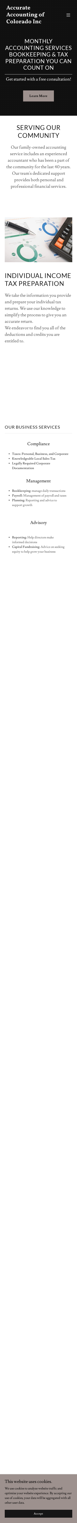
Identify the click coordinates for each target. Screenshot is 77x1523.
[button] (68, 15)
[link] (28, 22)
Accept (38, 1513)
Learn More (38, 96)
